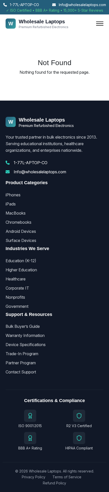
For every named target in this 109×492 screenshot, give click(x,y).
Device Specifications (26, 344)
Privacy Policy (33, 477)
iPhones (13, 194)
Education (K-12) (21, 260)
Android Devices (21, 231)
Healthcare (16, 278)
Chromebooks (18, 222)
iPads (11, 203)
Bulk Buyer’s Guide (23, 326)
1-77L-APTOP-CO (24, 5)
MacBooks (16, 213)
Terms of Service (66, 477)
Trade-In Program (22, 353)
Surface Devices (21, 240)
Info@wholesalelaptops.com (82, 5)
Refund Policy (54, 483)
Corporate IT (17, 288)
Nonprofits (15, 297)
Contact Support (21, 371)
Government (17, 306)
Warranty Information (25, 335)
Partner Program (21, 362)
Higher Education (21, 269)
